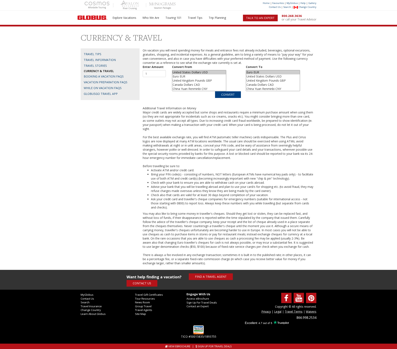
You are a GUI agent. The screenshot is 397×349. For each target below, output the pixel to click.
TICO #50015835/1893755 (198, 336)
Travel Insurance (91, 306)
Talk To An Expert (260, 18)
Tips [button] (195, 18)
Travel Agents (143, 310)
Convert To (254, 67)
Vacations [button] (124, 18)
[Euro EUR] (199, 76)
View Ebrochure (179, 346)
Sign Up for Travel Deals (214, 346)
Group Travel (143, 306)
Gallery (312, 3)
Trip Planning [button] (217, 18)
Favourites (278, 3)
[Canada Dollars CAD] (199, 85)
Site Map (140, 314)
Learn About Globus (93, 314)
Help (303, 3)
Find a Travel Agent (211, 277)
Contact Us (275, 6)
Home (266, 3)
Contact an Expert (198, 306)
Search (287, 6)
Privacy (266, 311)
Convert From (182, 67)
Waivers (311, 311)
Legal (277, 311)
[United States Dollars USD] (199, 72)
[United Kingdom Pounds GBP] (199, 81)
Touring (173, 18)
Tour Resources (145, 298)
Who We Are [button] (150, 18)
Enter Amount (153, 67)
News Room (142, 302)
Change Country (307, 6)
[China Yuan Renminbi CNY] (199, 89)
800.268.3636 (292, 16)
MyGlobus (292, 3)
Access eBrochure (198, 298)
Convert (228, 94)
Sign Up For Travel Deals (202, 302)
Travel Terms (294, 311)
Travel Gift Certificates (149, 295)
